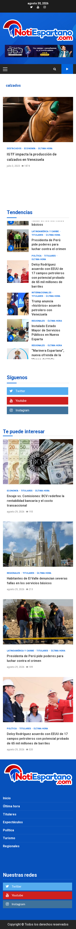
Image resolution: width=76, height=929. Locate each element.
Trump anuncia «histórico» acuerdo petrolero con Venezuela (18, 304)
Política (37, 256)
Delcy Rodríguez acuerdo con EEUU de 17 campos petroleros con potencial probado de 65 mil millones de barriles (18, 271)
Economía (30, 148)
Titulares (38, 235)
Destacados (14, 148)
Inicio (7, 798)
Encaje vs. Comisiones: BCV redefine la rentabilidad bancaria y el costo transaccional (38, 461)
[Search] (54, 69)
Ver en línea (67, 69)
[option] (38, 241)
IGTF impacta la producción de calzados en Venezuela (38, 119)
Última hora (45, 148)
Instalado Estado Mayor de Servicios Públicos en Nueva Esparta (18, 330)
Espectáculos (13, 822)
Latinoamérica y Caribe (45, 231)
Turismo (9, 838)
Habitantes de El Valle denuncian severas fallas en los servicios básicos (38, 544)
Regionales (38, 321)
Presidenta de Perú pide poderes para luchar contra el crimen (18, 240)
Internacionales (42, 293)
